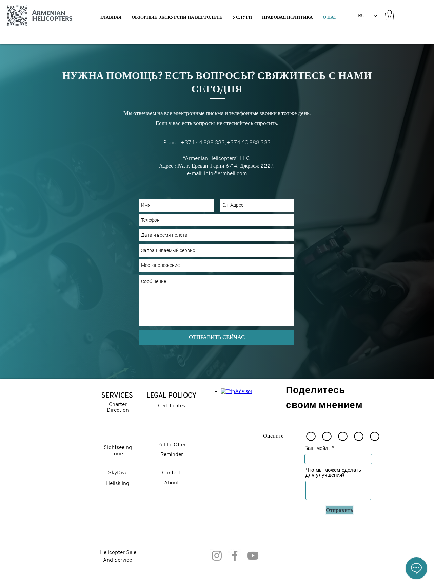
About (171, 483)
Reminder (171, 454)
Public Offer (171, 445)
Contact (171, 473)
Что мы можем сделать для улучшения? (333, 472)
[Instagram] (216, 555)
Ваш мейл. (317, 448)
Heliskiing (117, 484)
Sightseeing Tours (118, 451)
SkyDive (117, 473)
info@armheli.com (225, 174)
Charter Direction (118, 408)
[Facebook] (234, 555)
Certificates (171, 406)
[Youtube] (252, 555)
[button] (242, 17)
